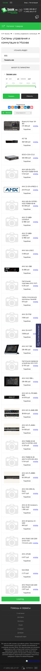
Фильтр (8, 113)
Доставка (20, 617)
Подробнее (27, 129)
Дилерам (21, 633)
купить (35, 126)
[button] (38, 335)
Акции (21, 625)
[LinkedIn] (25, 107)
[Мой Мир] (15, 107)
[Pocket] (31, 107)
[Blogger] (22, 107)
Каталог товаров (14, 26)
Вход (25, 3)
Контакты (21, 621)
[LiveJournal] (28, 107)
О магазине (20, 613)
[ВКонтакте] (9, 107)
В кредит (20, 629)
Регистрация (33, 3)
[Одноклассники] (12, 107)
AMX (5, 55)
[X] (19, 107)
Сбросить (30, 96)
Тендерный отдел (20, 636)
